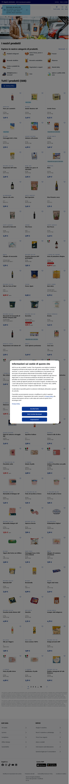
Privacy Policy (49, 396)
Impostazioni (34, 419)
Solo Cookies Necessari (34, 414)
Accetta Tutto (34, 409)
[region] (34, 392)
